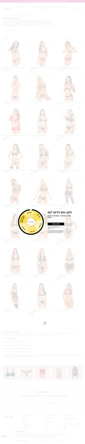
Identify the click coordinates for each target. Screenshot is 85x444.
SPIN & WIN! (56, 224)
